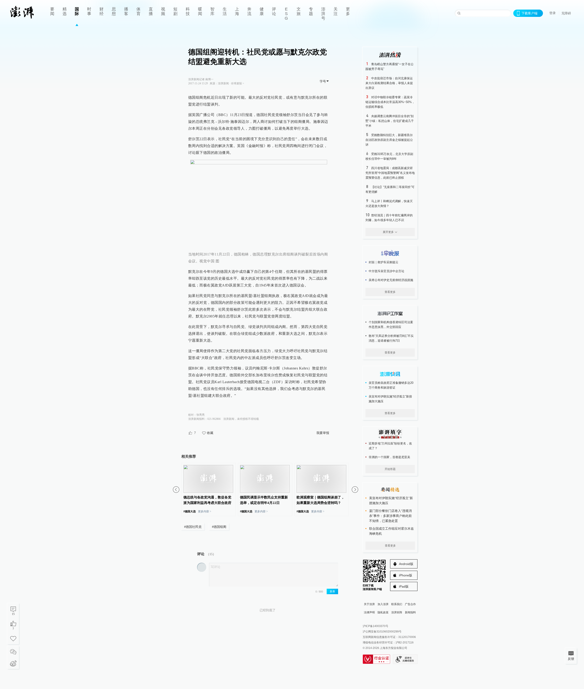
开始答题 (390, 469)
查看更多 (390, 292)
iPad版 (404, 586)
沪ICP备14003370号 (375, 626)
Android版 (406, 564)
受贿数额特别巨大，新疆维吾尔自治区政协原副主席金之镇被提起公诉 (389, 139)
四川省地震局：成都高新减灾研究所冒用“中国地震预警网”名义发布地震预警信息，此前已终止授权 (390, 172)
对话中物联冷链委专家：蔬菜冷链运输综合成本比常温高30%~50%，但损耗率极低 (390, 101)
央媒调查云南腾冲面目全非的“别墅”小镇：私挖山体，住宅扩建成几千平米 (389, 120)
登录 (552, 13)
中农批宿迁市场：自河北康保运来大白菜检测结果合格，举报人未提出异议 (389, 83)
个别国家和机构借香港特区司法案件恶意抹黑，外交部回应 (391, 324)
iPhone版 (405, 575)
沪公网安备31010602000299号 (382, 631)
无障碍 (566, 13)
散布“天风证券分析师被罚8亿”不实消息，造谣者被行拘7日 (391, 338)
